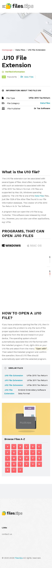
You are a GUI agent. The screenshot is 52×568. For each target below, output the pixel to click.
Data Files (20, 50)
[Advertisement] (26, 141)
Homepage (7, 50)
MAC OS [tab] (35, 245)
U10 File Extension (36, 50)
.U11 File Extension (13, 380)
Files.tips (19, 558)
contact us (7, 534)
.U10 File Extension (13, 375)
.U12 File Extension (13, 385)
